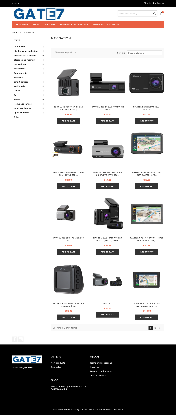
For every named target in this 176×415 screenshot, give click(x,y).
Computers (19, 47)
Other (17, 117)
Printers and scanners (25, 55)
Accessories (19, 68)
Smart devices (21, 82)
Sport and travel (22, 112)
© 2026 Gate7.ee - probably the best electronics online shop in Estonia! (88, 409)
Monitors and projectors (26, 51)
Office (17, 90)
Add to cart (68, 121)
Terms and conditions (101, 363)
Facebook (14, 339)
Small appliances (22, 108)
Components (20, 73)
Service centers (97, 375)
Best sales (56, 367)
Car (15, 95)
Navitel (107, 303)
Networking (20, 64)
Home (17, 99)
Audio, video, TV (22, 86)
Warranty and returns (101, 371)
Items (17, 40)
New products (58, 363)
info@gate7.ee (25, 367)
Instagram (21, 339)
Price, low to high (144, 53)
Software (18, 77)
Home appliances (22, 104)
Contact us (158, 3)
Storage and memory (24, 60)
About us (94, 367)
